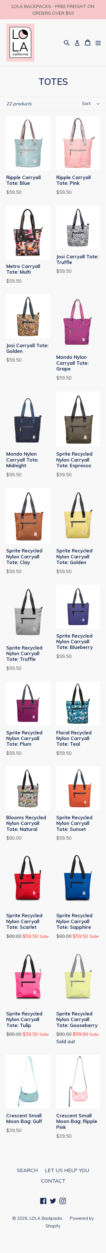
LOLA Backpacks (45, 1218)
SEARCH (27, 1170)
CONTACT (53, 1180)
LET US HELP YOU (67, 1170)
